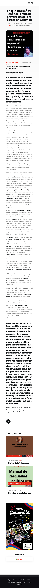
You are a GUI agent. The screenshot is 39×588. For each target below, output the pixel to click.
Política (20, 456)
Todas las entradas (18, 24)
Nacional (14, 456)
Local (17, 62)
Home (8, 24)
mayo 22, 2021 (12, 490)
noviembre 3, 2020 (26, 62)
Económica (11, 483)
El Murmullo (28, 24)
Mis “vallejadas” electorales (18, 463)
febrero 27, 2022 (13, 460)
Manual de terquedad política (19, 493)
